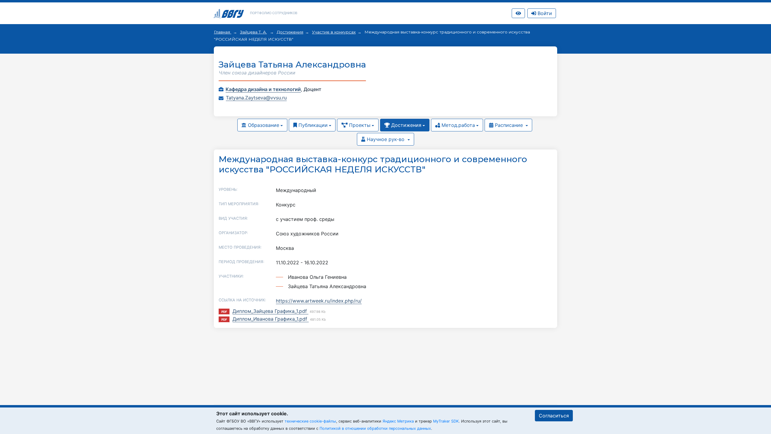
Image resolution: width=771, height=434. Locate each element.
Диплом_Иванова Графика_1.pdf (271, 319)
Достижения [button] (405, 125)
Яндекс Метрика (398, 421)
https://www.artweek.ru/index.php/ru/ (319, 301)
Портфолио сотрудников (273, 13)
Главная (222, 32)
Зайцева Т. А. (253, 32)
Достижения (290, 32)
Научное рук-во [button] (385, 139)
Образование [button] (262, 125)
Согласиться (554, 416)
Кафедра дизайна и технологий (263, 89)
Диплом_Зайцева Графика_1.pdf (270, 311)
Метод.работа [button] (457, 125)
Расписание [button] (508, 125)
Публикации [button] (312, 125)
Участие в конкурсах (334, 32)
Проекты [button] (359, 125)
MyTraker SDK (446, 421)
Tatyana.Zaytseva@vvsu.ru (256, 98)
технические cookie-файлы (310, 421)
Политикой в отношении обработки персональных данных (375, 428)
